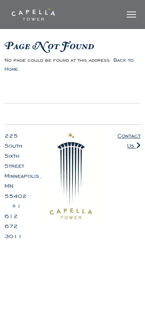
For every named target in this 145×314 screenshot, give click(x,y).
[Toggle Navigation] (131, 14)
